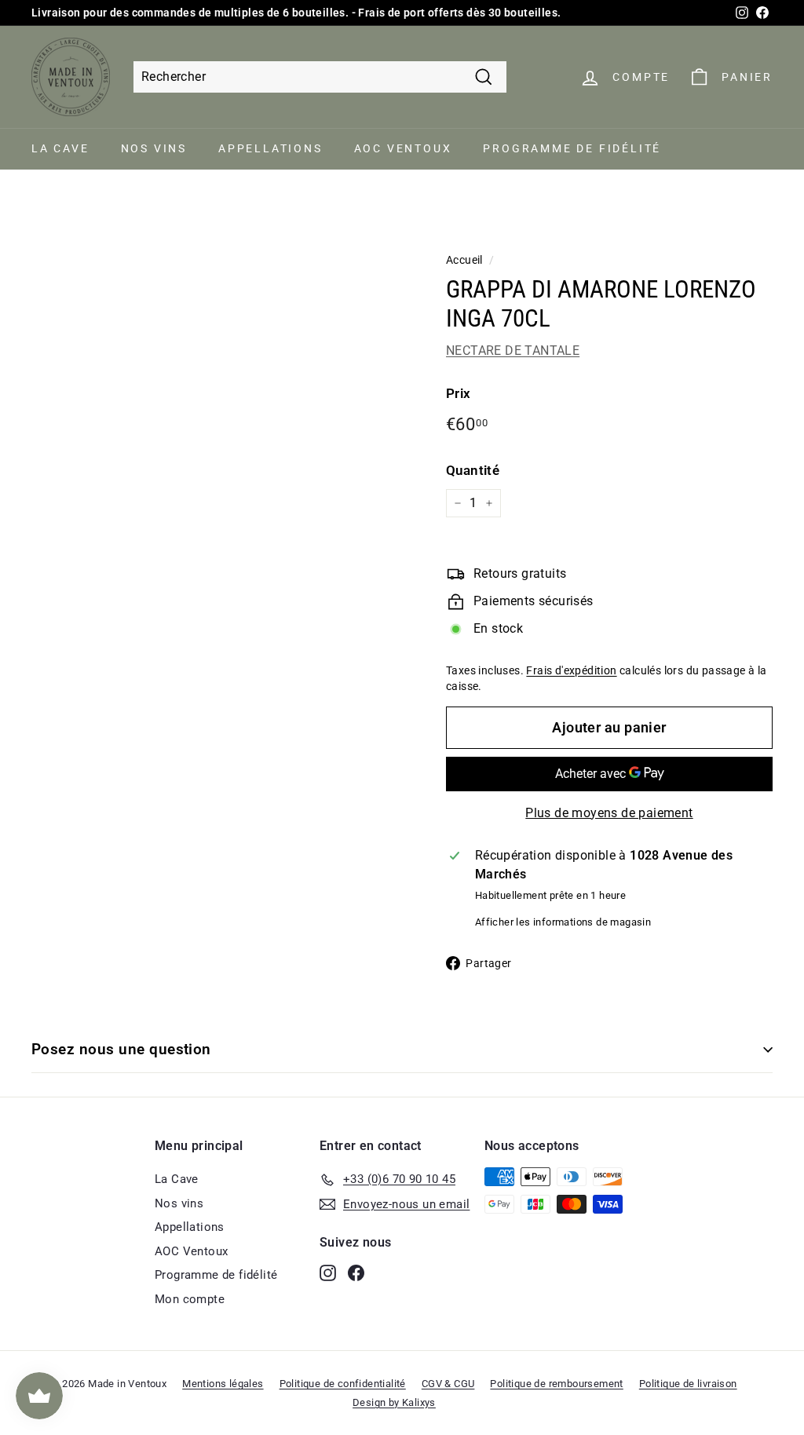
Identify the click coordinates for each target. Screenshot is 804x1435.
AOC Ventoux (403, 148)
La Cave (60, 148)
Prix (458, 393)
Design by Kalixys (394, 1402)
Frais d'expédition (571, 670)
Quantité (472, 470)
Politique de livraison (688, 1383)
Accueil (464, 260)
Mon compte (190, 1299)
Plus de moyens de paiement (609, 812)
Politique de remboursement (556, 1383)
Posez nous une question (121, 1049)
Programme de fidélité (572, 148)
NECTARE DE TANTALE (512, 350)
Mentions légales (222, 1383)
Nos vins (154, 148)
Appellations (270, 148)
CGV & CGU (448, 1383)
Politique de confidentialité (343, 1383)
